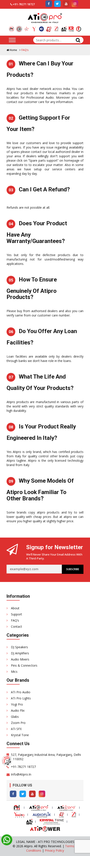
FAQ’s (15, 620)
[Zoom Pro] (56, 27)
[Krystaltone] (71, 27)
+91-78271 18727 (24, 4)
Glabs (15, 716)
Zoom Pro (18, 723)
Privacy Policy (54, 850)
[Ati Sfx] (64, 27)
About (15, 608)
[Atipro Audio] (19, 29)
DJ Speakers (19, 647)
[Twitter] (22, 794)
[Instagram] (42, 794)
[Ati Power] (78, 27)
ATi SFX (16, 729)
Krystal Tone (20, 735)
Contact (16, 626)
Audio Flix (17, 710)
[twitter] (57, 3)
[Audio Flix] (41, 27)
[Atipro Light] (26, 27)
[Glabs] (49, 27)
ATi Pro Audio (20, 692)
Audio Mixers (20, 659)
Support (16, 614)
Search (78, 40)
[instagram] (75, 3)
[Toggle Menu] (12, 40)
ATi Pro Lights (21, 698)
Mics (14, 671)
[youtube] (66, 3)
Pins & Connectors (24, 665)
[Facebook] (13, 794)
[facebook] (48, 3)
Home (13, 50)
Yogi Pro (17, 704)
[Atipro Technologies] (11, 27)
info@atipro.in (21, 774)
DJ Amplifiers (20, 653)
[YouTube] (32, 794)
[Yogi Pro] (34, 27)
